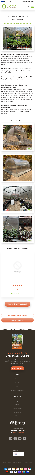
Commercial (18, 408)
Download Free (17, 368)
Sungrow (17, 401)
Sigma (17, 404)
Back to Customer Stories (19, 315)
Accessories (17, 412)
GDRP (14, 462)
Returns (17, 383)
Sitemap (19, 462)
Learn (17, 386)
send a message (18, 432)
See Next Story (16, 320)
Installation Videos (17, 416)
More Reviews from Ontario (17, 304)
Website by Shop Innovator (28, 463)
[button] (10, 1)
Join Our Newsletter (17, 390)
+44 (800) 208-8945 (27, 1)
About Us (17, 379)
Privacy (4, 462)
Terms (9, 462)
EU (5, 1)
